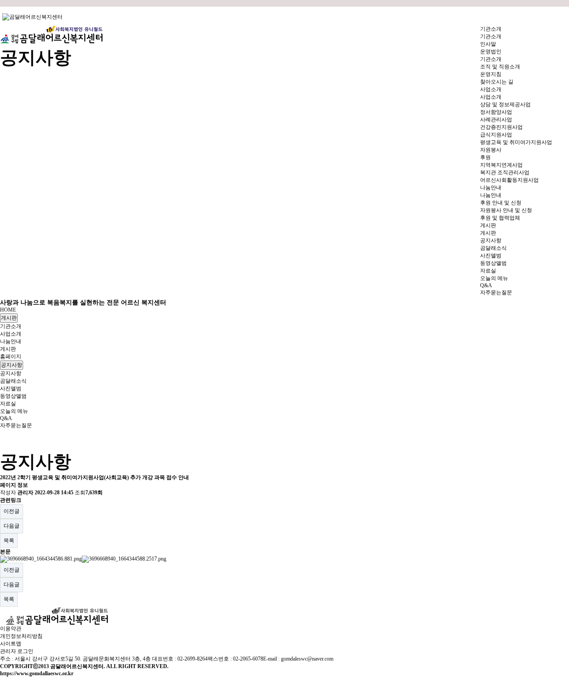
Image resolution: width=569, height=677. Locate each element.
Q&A (6, 418)
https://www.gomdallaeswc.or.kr (36, 673)
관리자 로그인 (16, 651)
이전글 (12, 511)
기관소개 (10, 326)
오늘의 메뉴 (14, 411)
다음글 (12, 526)
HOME (8, 310)
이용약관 (10, 628)
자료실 (8, 404)
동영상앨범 (13, 396)
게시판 (9, 318)
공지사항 (11, 365)
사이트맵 (10, 644)
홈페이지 (10, 356)
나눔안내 (10, 341)
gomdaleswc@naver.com (307, 659)
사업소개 (10, 334)
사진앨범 (10, 388)
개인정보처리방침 (21, 636)
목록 (9, 540)
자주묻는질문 (16, 425)
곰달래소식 (13, 381)
